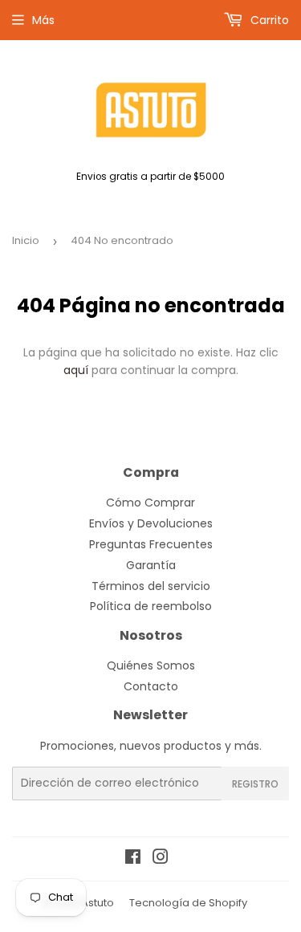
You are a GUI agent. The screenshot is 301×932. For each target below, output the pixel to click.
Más (43, 20)
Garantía (151, 565)
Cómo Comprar (150, 502)
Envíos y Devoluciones (151, 523)
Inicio (25, 240)
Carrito (268, 20)
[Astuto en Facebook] (132, 859)
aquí (75, 370)
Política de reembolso (151, 606)
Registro (255, 784)
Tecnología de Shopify (188, 902)
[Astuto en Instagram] (161, 859)
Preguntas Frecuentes (151, 544)
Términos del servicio (151, 586)
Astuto (97, 902)
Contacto (151, 686)
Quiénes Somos (151, 665)
